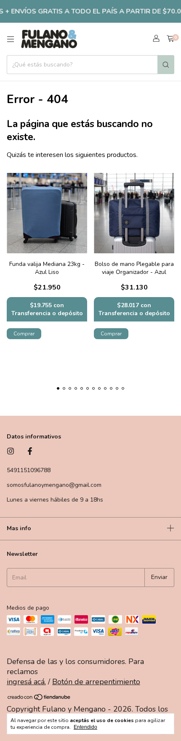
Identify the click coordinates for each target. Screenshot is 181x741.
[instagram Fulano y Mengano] (10, 451)
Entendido (85, 727)
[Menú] (10, 39)
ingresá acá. (26, 682)
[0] (170, 39)
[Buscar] (165, 64)
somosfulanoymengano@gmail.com (54, 485)
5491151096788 (29, 470)
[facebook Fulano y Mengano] (30, 451)
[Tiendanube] (39, 698)
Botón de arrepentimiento (96, 682)
